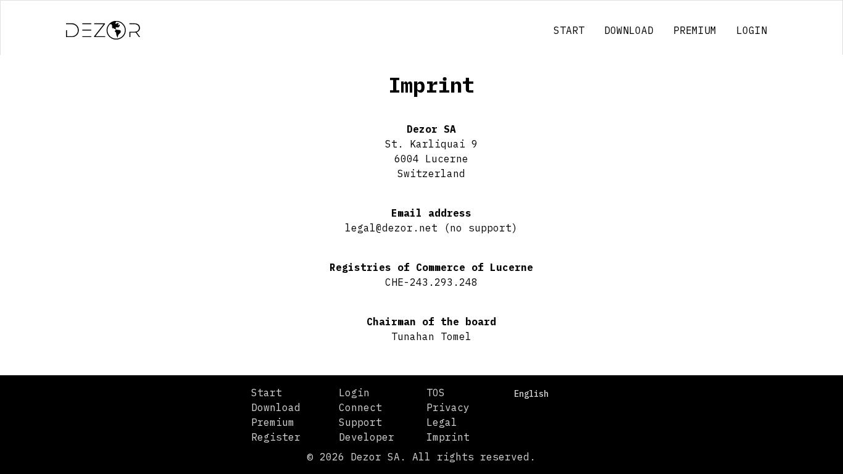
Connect (360, 407)
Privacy (448, 407)
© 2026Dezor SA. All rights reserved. (421, 457)
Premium (694, 30)
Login (751, 30)
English (531, 393)
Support (360, 422)
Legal (441, 422)
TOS (435, 392)
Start (569, 30)
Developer (366, 437)
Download (629, 30)
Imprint (448, 437)
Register (276, 437)
